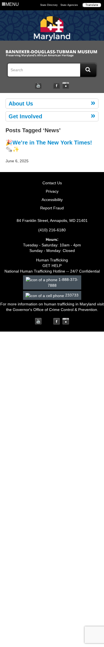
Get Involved (25, 116)
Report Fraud (52, 208)
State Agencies (69, 5)
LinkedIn (47, 85)
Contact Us (52, 183)
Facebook (56, 85)
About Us (21, 104)
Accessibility (52, 199)
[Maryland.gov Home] (52, 30)
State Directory (49, 5)
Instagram (65, 85)
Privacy (52, 191)
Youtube (38, 85)
